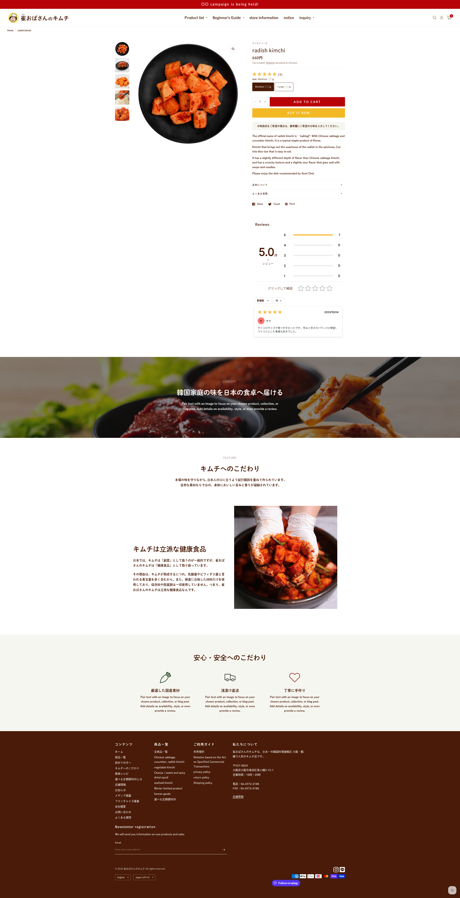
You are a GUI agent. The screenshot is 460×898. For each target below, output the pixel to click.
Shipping (270, 63)
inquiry (305, 17)
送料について (260, 185)
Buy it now (298, 112)
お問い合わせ (123, 812)
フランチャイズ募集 (127, 801)
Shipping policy (203, 782)
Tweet (276, 204)
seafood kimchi (163, 782)
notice (289, 17)
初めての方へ (123, 762)
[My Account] (441, 18)
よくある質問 (260, 194)
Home (10, 30)
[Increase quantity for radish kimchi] (265, 101)
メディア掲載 (123, 795)
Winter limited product (168, 788)
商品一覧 (120, 757)
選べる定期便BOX (165, 799)
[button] (312, 235)
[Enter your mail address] (223, 849)
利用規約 (199, 751)
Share (260, 204)
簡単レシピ (121, 773)
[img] (264, 74)
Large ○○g (284, 87)
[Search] (434, 18)
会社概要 (120, 806)
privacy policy (202, 772)
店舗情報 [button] (238, 796)
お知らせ (120, 790)
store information (263, 17)
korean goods (162, 793)
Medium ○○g (263, 87)
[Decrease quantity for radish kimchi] (255, 101)
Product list (194, 17)
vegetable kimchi (164, 767)
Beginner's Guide (227, 17)
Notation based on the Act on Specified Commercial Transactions (210, 762)
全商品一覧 (161, 751)
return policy (201, 777)
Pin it (292, 204)
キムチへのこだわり (127, 768)
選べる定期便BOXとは (128, 779)
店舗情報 (120, 784)
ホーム (119, 751)
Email (118, 843)
